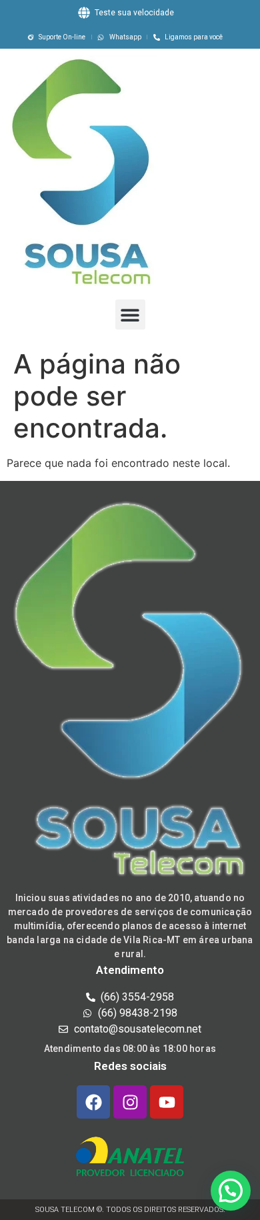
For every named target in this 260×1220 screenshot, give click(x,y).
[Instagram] (130, 1102)
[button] (130, 314)
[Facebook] (93, 1102)
